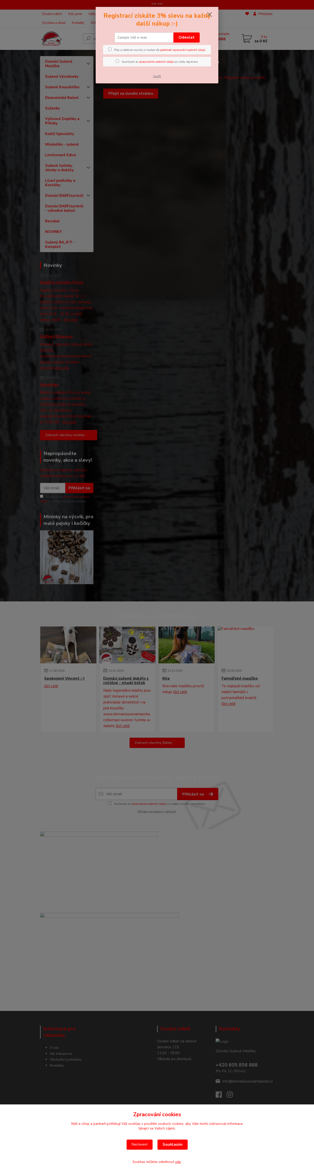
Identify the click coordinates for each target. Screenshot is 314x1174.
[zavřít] (209, 14)
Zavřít (157, 76)
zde (178, 1161)
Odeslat (187, 37)
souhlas (134, 1123)
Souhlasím (173, 1144)
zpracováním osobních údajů (156, 62)
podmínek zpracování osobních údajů (182, 50)
